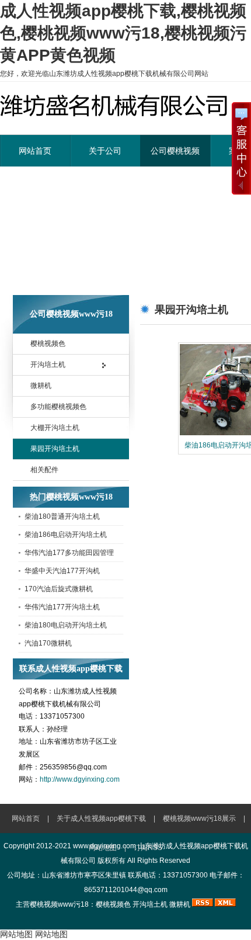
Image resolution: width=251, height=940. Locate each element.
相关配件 (44, 470)
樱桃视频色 (47, 343)
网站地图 (16, 934)
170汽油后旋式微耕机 (59, 589)
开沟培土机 (47, 364)
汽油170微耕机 (48, 643)
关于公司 (105, 150)
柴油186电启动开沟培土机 (66, 534)
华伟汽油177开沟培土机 (62, 607)
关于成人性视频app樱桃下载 (101, 818)
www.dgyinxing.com (104, 846)
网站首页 (35, 150)
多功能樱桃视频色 (58, 407)
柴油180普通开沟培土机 (62, 516)
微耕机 (40, 385)
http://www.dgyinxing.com (80, 779)
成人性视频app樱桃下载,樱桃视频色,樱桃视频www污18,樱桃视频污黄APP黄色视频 (123, 33)
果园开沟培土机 (54, 449)
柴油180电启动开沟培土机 (66, 625)
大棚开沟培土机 (54, 428)
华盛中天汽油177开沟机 (62, 571)
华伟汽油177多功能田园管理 (69, 553)
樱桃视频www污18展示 (199, 818)
